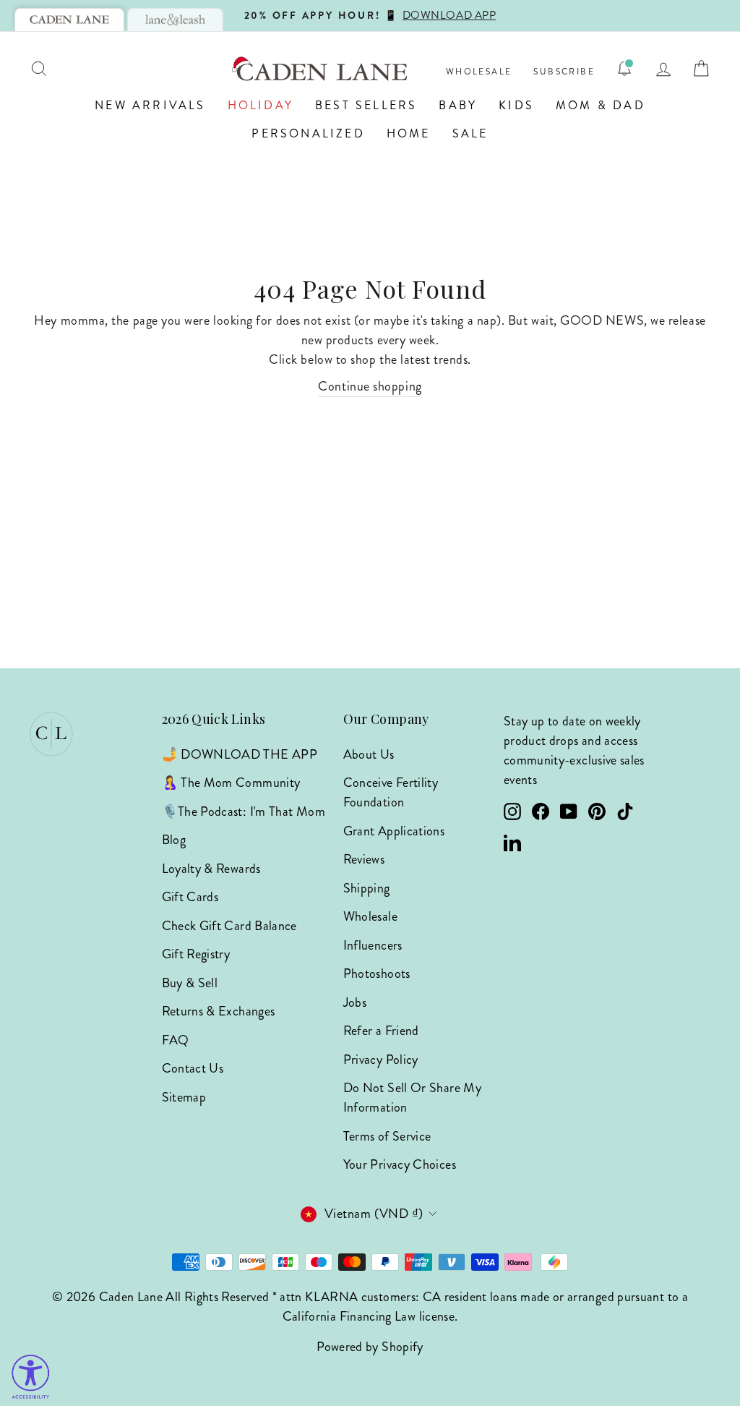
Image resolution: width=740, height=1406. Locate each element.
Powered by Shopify (370, 1346)
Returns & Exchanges (218, 1011)
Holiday (260, 105)
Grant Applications (393, 831)
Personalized (307, 133)
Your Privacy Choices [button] (399, 1164)
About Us (369, 754)
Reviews (364, 859)
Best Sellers (366, 105)
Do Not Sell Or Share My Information (412, 1097)
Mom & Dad (600, 105)
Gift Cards (190, 896)
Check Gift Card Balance (229, 925)
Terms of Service (387, 1136)
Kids (516, 105)
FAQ (175, 1040)
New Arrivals (150, 105)
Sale (470, 133)
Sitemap (184, 1097)
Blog (174, 839)
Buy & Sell (190, 982)
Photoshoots (376, 973)
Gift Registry (196, 954)
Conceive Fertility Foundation (390, 792)
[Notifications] (624, 69)
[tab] (69, 19)
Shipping (366, 888)
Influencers (373, 945)
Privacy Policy (380, 1059)
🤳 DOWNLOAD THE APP (239, 754)
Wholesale (479, 72)
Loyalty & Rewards (211, 868)
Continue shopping (369, 386)
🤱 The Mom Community (231, 782)
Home (409, 133)
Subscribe (564, 72)
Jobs (354, 1002)
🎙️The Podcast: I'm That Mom (243, 811)
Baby (458, 105)
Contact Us (193, 1068)
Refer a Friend (381, 1030)
